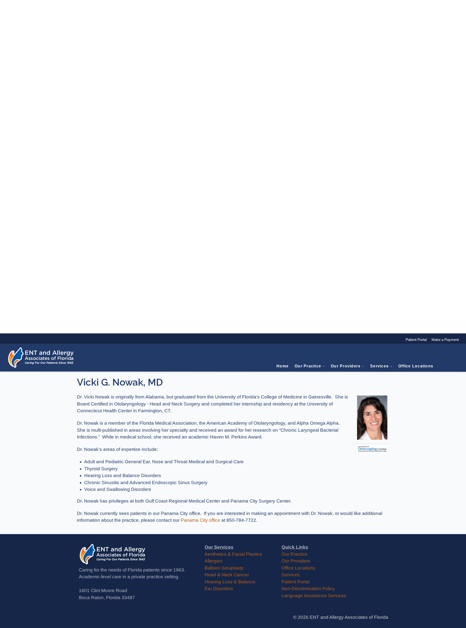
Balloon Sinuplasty (224, 567)
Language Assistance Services (314, 595)
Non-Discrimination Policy (308, 588)
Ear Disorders (219, 588)
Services (379, 366)
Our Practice (308, 366)
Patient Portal (295, 581)
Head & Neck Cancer (227, 574)
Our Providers (345, 366)
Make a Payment (443, 340)
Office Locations (415, 366)
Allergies (214, 560)
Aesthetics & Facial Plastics (233, 554)
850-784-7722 (241, 520)
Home (282, 366)
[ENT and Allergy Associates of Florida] (41, 357)
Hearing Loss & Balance (230, 581)
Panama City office (200, 520)
